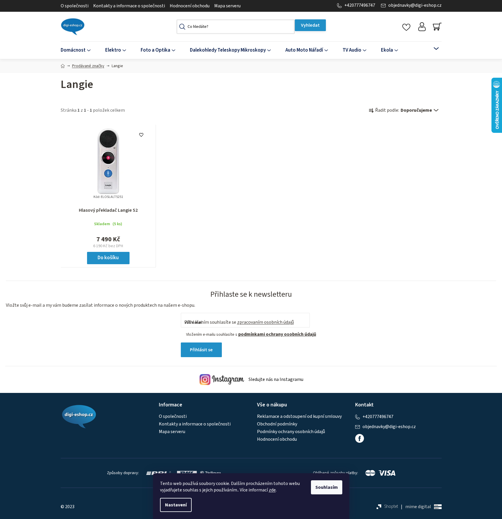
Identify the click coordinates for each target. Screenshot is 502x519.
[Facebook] (359, 438)
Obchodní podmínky (277, 424)
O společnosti (75, 6)
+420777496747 (359, 5)
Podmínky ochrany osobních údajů (291, 431)
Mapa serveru (227, 6)
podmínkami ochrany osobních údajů (277, 334)
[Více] (432, 48)
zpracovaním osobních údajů (265, 322)
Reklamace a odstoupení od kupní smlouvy (299, 416)
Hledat (310, 25)
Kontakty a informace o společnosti (129, 6)
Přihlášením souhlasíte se (239, 322)
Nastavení (176, 505)
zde (272, 490)
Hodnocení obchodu (190, 6)
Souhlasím (326, 487)
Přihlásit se (201, 350)
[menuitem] (79, 50)
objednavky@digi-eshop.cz (415, 5)
